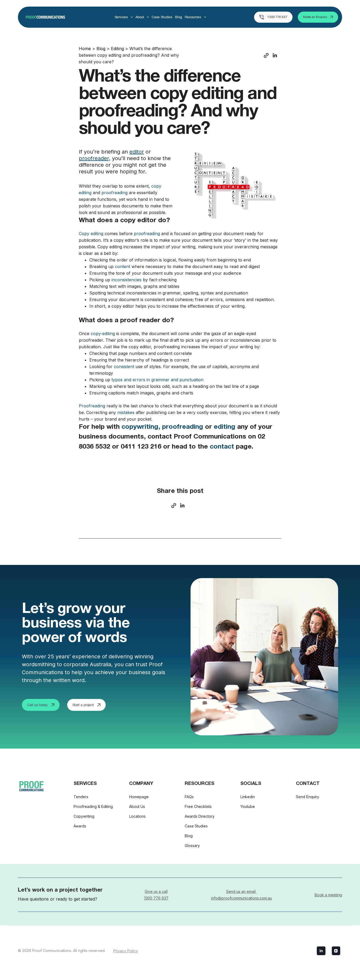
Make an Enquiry (315, 17)
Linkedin (247, 796)
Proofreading (92, 405)
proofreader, (94, 158)
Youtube (247, 806)
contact (222, 447)
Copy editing (91, 233)
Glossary (192, 845)
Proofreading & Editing (93, 806)
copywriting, (140, 427)
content (122, 266)
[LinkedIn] (321, 950)
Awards (80, 826)
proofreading (114, 192)
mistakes (125, 412)
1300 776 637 (277, 17)
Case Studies (162, 17)
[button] (266, 55)
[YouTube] (336, 950)
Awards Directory (200, 816)
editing (224, 427)
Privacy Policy (125, 950)
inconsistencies (126, 279)
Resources (193, 17)
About (139, 17)
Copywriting (84, 816)
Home (85, 48)
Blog (178, 17)
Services (121, 17)
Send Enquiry (307, 796)
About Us (137, 806)
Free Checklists (198, 806)
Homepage (139, 796)
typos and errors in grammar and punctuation (157, 379)
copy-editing (103, 333)
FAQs (189, 796)
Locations (137, 816)
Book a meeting (328, 894)
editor (136, 152)
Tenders (81, 796)
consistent (124, 366)
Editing (117, 48)
